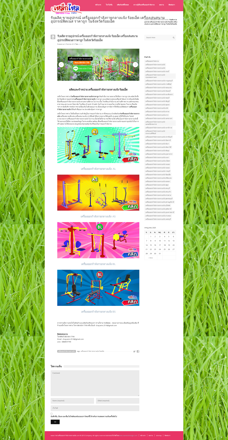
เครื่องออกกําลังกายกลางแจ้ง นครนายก (158, 118)
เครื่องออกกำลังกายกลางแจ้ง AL (98, 169)
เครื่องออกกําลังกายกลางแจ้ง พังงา (157, 144)
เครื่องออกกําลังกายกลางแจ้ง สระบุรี (157, 188)
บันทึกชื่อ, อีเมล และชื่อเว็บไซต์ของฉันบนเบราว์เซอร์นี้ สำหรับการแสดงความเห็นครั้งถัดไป (84, 416)
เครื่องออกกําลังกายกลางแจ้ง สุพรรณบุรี (158, 198)
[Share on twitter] (134, 351)
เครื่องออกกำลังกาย (152, 61)
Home (146, 20)
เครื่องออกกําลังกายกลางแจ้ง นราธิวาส (158, 127)
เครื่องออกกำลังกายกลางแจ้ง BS (98, 311)
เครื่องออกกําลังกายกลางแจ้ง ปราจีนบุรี (158, 137)
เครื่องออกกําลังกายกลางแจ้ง (155, 68)
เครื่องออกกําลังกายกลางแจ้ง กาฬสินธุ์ (158, 84)
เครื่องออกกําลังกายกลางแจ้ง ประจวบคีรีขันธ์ (155, 132)
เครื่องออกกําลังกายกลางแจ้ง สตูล (156, 185)
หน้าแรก (143, 435)
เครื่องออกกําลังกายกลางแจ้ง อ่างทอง (158, 216)
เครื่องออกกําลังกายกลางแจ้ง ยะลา (157, 157)
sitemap (159, 435)
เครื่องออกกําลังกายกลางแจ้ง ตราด (157, 111)
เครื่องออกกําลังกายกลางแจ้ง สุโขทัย (157, 205)
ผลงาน (151, 435)
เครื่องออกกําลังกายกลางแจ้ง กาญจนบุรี (158, 81)
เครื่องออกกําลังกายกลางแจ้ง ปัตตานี (157, 140)
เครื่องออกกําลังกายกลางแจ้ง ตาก (156, 115)
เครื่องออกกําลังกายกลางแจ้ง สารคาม (158, 195)
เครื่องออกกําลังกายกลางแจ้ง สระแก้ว (158, 192)
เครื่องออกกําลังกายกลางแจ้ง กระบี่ (157, 71)
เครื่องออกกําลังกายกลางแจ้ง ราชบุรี (157, 171)
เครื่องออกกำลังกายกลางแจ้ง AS (98, 216)
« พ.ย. (151, 258)
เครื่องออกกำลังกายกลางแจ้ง (159, 20)
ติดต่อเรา (167, 435)
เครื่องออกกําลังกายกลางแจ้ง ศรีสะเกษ (158, 178)
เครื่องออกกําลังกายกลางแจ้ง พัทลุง (157, 150)
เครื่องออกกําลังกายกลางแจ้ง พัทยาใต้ (158, 147)
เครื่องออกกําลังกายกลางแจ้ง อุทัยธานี (158, 209)
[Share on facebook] (138, 351)
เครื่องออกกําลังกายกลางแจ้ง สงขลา (157, 181)
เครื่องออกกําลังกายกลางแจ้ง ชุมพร (157, 105)
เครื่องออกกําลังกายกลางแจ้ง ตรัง (156, 108)
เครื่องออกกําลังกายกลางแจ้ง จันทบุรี (157, 91)
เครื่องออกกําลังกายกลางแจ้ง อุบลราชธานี (159, 212)
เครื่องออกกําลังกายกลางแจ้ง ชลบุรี (157, 98)
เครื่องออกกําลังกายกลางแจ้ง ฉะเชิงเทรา (159, 94)
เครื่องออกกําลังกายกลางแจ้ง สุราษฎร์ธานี (159, 202)
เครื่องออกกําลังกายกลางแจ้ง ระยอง (157, 168)
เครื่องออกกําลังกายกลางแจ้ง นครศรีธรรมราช (155, 123)
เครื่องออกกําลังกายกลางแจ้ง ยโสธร (157, 161)
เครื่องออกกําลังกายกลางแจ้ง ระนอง (157, 164)
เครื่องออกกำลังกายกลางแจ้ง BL (98, 264)
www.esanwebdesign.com (128, 435)
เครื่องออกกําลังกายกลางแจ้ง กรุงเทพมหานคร (155, 76)
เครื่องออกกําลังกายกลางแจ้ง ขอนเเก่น (158, 87)
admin (80, 44)
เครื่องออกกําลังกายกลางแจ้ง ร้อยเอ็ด (92, 351)
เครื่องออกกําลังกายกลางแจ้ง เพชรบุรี (158, 219)
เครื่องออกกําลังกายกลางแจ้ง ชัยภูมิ (157, 101)
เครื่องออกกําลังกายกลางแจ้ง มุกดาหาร (158, 154)
